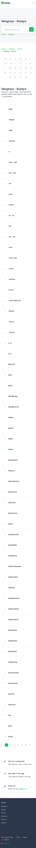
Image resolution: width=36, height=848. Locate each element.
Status (25, 837)
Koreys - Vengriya (7, 34)
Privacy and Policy (7, 837)
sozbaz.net (6, 843)
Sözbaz (4, 49)
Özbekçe (4, 806)
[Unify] (5, 3)
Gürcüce (4, 819)
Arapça (3, 809)
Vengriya (12, 49)
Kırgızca (3, 823)
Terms (18, 837)
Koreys (19, 49)
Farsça (3, 813)
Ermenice (4, 816)
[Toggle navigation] (33, 3)
